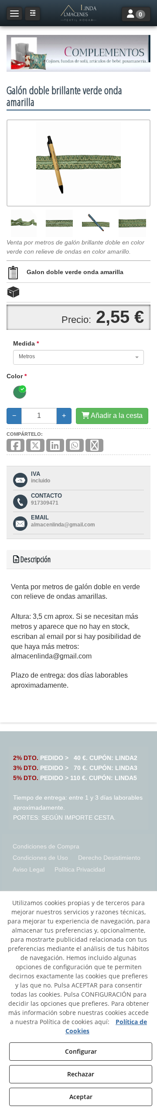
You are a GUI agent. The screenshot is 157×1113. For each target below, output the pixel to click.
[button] (78, 13)
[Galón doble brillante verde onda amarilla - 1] (24, 223)
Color (17, 376)
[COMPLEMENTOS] (78, 53)
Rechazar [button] (80, 1074)
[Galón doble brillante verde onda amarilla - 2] (59, 223)
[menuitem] (46, 846)
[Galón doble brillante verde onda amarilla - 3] (96, 223)
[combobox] (78, 357)
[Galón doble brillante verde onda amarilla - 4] (132, 223)
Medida (26, 343)
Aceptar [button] (80, 1097)
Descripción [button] (35, 559)
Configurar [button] (81, 1051)
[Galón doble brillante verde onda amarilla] (78, 163)
